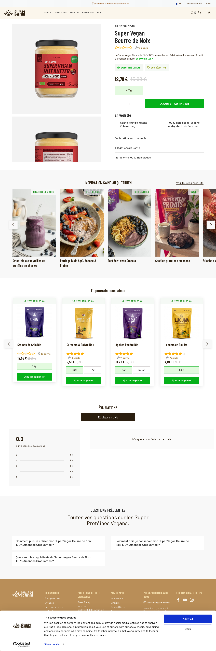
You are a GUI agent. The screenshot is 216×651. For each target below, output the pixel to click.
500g (141, 369)
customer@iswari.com (158, 602)
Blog (99, 12)
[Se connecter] (210, 13)
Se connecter (117, 598)
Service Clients (118, 607)
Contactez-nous (194, 3)
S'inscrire (115, 602)
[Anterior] (13, 225)
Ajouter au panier (174, 103)
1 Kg (34, 366)
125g (181, 369)
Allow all (188, 619)
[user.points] (195, 13)
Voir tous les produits (190, 183)
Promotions (88, 12)
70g (123, 369)
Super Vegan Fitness (125, 26)
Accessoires (60, 12)
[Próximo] (211, 225)
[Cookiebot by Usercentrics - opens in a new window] (22, 644)
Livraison (49, 602)
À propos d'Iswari (53, 598)
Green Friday (84, 602)
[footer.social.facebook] (178, 600)
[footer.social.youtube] (185, 600)
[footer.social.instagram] (192, 600)
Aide (208, 3)
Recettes (74, 12)
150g (74, 369)
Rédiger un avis (108, 417)
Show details (52, 644)
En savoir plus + (144, 58)
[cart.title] (200, 12)
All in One (82, 606)
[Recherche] (192, 13)
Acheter (47, 12)
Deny (188, 628)
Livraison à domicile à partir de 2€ (112, 3)
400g (129, 90)
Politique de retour (54, 607)
